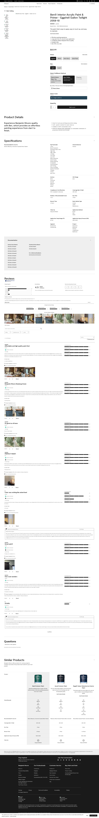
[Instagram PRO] (63, 760)
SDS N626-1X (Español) (12, 264)
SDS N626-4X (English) (12, 255)
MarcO (6, 425)
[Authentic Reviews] (10, 281)
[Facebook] (58, 760)
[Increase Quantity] (55, 107)
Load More (49, 631)
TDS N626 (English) (32, 246)
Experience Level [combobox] (16, 332)
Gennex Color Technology (64, 128)
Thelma (6, 385)
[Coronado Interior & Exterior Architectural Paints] (65, 799)
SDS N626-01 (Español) (12, 260)
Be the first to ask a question (10, 644)
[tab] (6, 17)
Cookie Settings (13, 816)
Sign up (19, 759)
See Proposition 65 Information (35, 254)
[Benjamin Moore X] (71, 760)
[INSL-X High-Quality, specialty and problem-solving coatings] (44, 799)
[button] (19, 1)
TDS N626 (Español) (32, 248)
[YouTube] (66, 760)
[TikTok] (80, 760)
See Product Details (54, 33)
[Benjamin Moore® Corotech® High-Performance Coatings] (24, 798)
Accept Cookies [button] (93, 815)
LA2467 (6, 494)
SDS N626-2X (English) (12, 246)
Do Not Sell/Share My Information (25, 781)
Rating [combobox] (6, 332)
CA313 (6, 545)
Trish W (6, 347)
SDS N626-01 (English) (12, 257)
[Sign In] (89, 1)
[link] (92, 1)
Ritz (5, 455)
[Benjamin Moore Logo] (7, 3)
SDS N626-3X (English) (12, 248)
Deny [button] (87, 815)
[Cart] (94, 1)
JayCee (6, 578)
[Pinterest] (69, 760)
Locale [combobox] (24, 332)
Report (17, 378)
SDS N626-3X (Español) (12, 253)
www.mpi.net (72, 752)
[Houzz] (74, 760)
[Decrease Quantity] (51, 107)
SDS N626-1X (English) (12, 262)
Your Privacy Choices (22, 784)
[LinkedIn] (77, 760)
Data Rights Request (22, 782)
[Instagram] (60, 760)
